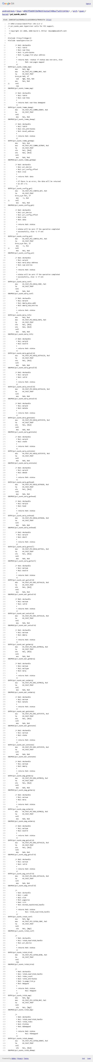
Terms (26, 1058)
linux (19, 11)
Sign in (88, 3)
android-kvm (8, 11)
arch (75, 11)
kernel (5, 14)
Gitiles (13, 1058)
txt (83, 1058)
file (49, 20)
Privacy (19, 1058)
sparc (82, 11)
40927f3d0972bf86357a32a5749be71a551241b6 (46, 11)
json (89, 1058)
